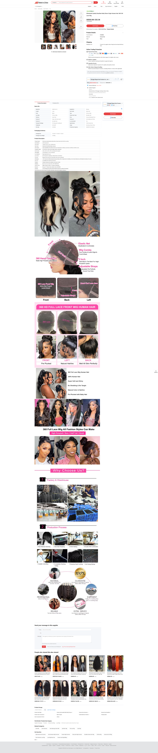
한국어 (89, 745)
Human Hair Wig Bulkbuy (62, 737)
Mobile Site (106, 744)
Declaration (92, 748)
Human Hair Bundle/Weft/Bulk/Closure (64, 712)
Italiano (73, 745)
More (36, 739)
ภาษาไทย (99, 745)
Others (58, 716)
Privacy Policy (97, 748)
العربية (86, 745)
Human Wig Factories (66, 734)
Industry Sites (87, 744)
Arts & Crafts (40, 8)
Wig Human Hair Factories (41, 734)
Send (44, 646)
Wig (50, 8)
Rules (123, 6)
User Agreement (86, 748)
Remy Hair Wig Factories (77, 734)
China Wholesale (74, 744)
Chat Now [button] (115, 25)
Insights (110, 744)
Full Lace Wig (72, 728)
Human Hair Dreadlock (105, 712)
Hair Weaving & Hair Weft (54, 728)
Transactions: (106, 82)
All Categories (38, 6)
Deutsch (76, 745)
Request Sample (110, 29)
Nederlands (81, 745)
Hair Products (46, 8)
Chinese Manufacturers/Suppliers (64, 744)
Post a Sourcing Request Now (68, 646)
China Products (54, 744)
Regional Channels (93, 744)
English (50, 745)
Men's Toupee (59, 714)
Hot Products (49, 744)
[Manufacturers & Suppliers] (41, 2)
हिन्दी (95, 745)
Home (36, 8)
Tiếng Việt (107, 745)
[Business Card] (121, 108)
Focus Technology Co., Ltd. (70, 748)
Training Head (104, 714)
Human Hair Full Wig (108, 734)
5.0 (108, 105)
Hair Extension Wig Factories (53, 734)
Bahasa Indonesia (113, 745)
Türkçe (103, 745)
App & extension (108, 6)
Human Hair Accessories (39, 714)
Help (101, 6)
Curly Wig (79, 728)
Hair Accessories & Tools (39, 716)
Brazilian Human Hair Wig (89, 734)
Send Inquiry (95, 25)
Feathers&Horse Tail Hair (84, 714)
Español (54, 745)
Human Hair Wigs (38, 712)
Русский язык (68, 745)
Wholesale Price (80, 744)
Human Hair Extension (83, 712)
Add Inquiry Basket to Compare (59, 51)
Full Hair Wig (99, 734)
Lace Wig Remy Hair (51, 737)
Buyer (95, 6)
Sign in (122, 3)
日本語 (92, 745)
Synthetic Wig (64, 728)
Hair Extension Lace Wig (40, 737)
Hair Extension (44, 728)
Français (62, 745)
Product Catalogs (52, 709)
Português (58, 745)
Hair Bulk (37, 728)
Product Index (100, 744)
